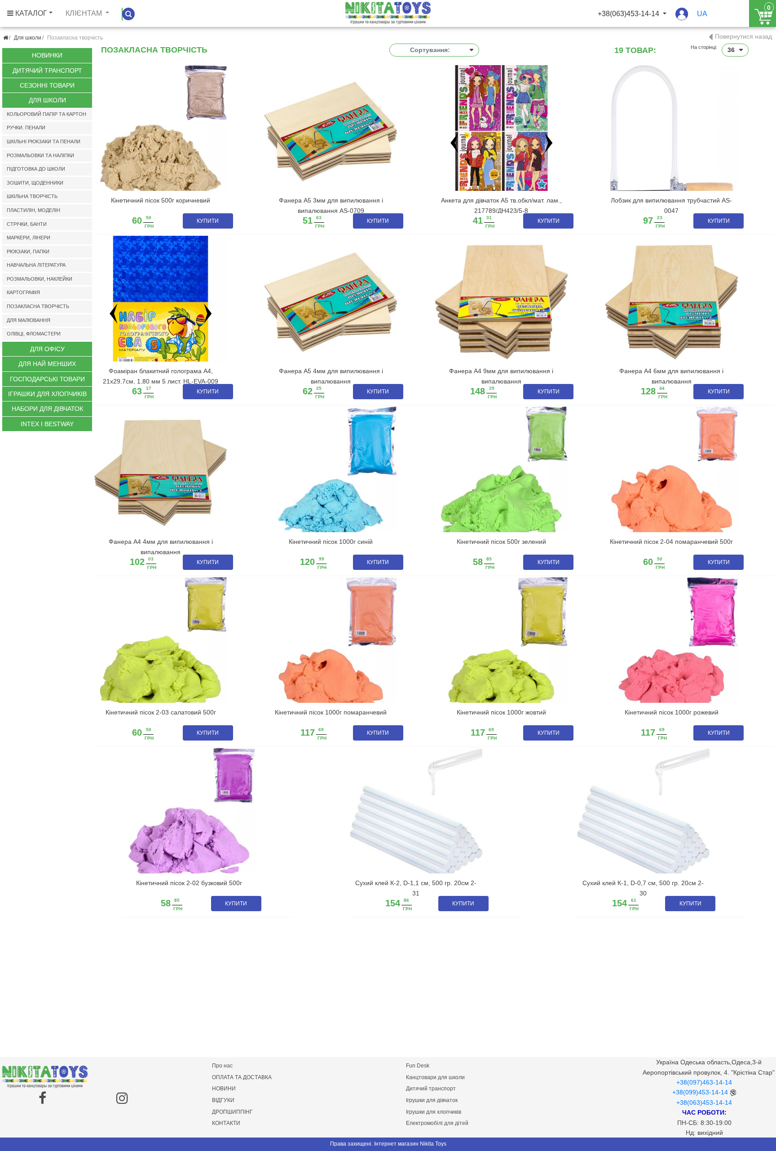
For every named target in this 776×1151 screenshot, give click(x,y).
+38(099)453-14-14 (700, 1092)
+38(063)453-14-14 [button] (629, 14)
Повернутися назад (743, 36)
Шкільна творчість (32, 196)
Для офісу (47, 349)
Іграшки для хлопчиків (47, 393)
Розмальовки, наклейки (39, 279)
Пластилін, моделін (33, 210)
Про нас (222, 1066)
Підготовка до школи (36, 169)
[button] (681, 18)
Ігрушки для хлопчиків (433, 1112)
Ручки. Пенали (26, 127)
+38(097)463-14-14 (704, 1082)
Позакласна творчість (38, 306)
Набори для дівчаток (47, 408)
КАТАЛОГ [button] (30, 13)
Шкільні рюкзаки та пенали (43, 141)
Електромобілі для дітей (437, 1123)
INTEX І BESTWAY (47, 424)
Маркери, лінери (28, 237)
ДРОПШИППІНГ (232, 1112)
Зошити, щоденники (35, 182)
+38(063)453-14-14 (704, 1102)
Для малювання (28, 320)
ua (702, 14)
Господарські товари (47, 379)
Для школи (27, 38)
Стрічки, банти (27, 224)
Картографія (23, 292)
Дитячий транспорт (47, 70)
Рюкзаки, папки (28, 251)
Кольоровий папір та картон (46, 114)
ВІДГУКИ (223, 1100)
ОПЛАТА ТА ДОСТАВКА (242, 1077)
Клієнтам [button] (85, 13)
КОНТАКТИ (226, 1123)
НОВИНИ (224, 1088)
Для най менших (47, 363)
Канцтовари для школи (435, 1077)
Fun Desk (417, 1066)
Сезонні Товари (47, 85)
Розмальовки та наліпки (40, 155)
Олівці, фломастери (34, 333)
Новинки (47, 55)
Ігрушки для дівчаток (432, 1100)
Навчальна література (36, 265)
